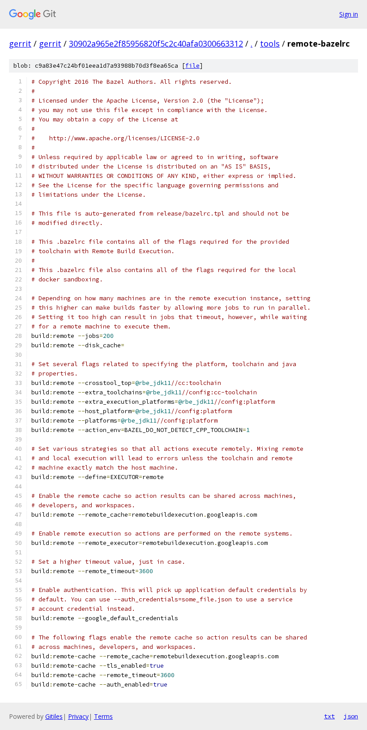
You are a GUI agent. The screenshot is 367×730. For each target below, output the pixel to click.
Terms (103, 716)
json (351, 716)
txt (329, 716)
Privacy (78, 716)
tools (270, 43)
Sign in (348, 14)
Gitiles (54, 716)
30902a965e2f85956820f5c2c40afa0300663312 (156, 43)
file (192, 65)
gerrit (20, 43)
